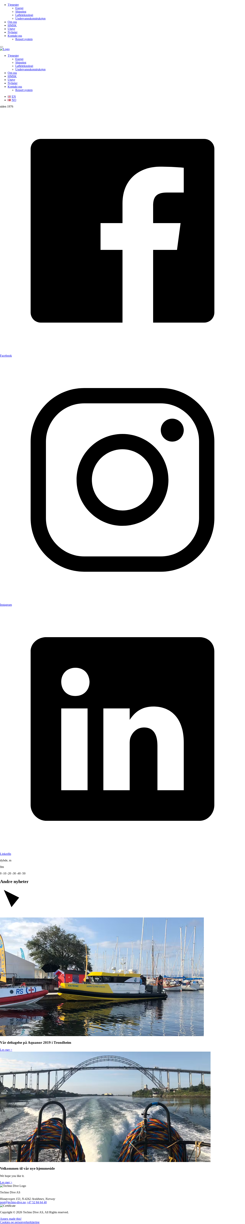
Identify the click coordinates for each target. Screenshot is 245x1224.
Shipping (20, 11)
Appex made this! (10, 1218)
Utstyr (11, 28)
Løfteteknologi (24, 15)
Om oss (12, 22)
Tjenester (13, 4)
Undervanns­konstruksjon (30, 18)
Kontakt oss (15, 35)
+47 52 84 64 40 (37, 1202)
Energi (19, 8)
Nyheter (12, 32)
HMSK (12, 25)
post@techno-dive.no (13, 1202)
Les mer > (6, 1049)
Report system (24, 39)
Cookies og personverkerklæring (19, 1222)
